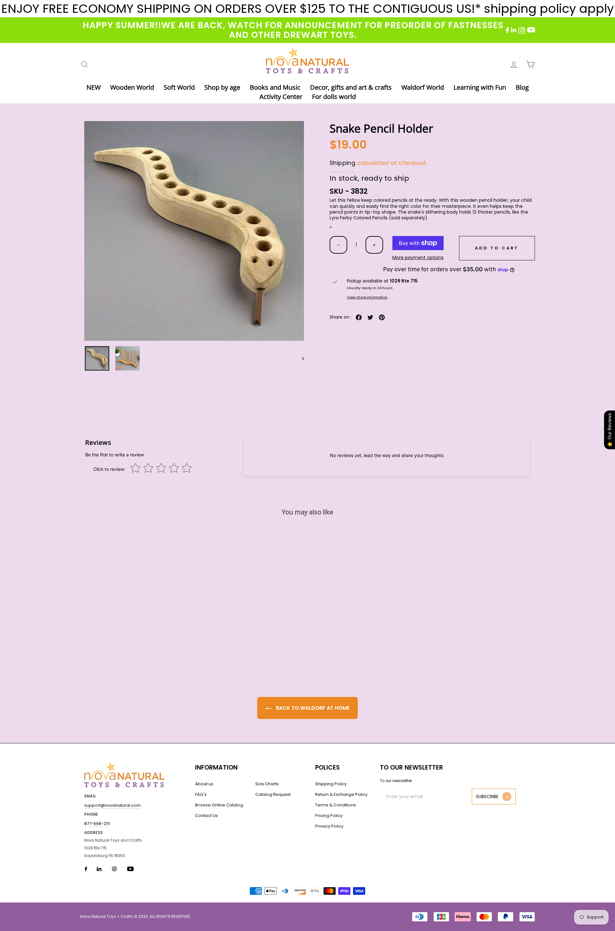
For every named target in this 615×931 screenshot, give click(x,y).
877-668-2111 (97, 824)
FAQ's (201, 794)
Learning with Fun (480, 87)
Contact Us (206, 816)
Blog (522, 87)
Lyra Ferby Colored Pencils (359, 218)
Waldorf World (422, 87)
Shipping (342, 163)
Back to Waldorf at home (312, 708)
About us (204, 784)
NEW (93, 87)
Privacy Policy (329, 826)
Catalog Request (273, 794)
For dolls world (334, 96)
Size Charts (267, 784)
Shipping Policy (331, 784)
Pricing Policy (328, 816)
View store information (367, 297)
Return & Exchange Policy (341, 794)
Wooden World (132, 87)
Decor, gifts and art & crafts (351, 87)
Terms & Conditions (335, 805)
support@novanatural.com (112, 805)
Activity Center (280, 96)
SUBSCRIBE (487, 796)
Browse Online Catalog (219, 805)
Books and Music (275, 87)
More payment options (418, 257)
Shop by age (222, 87)
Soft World (179, 87)
